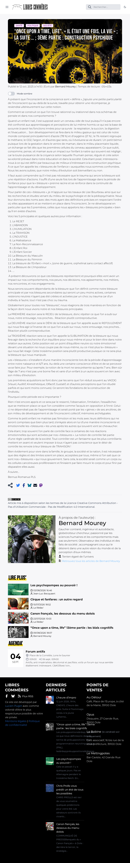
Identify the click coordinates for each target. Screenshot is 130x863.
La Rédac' (38, 607)
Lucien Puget (13, 705)
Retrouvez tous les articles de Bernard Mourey (91, 561)
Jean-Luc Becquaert (44, 593)
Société (47, 25)
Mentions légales (15, 721)
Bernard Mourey (42, 636)
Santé (19, 25)
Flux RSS (27, 696)
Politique (32, 25)
